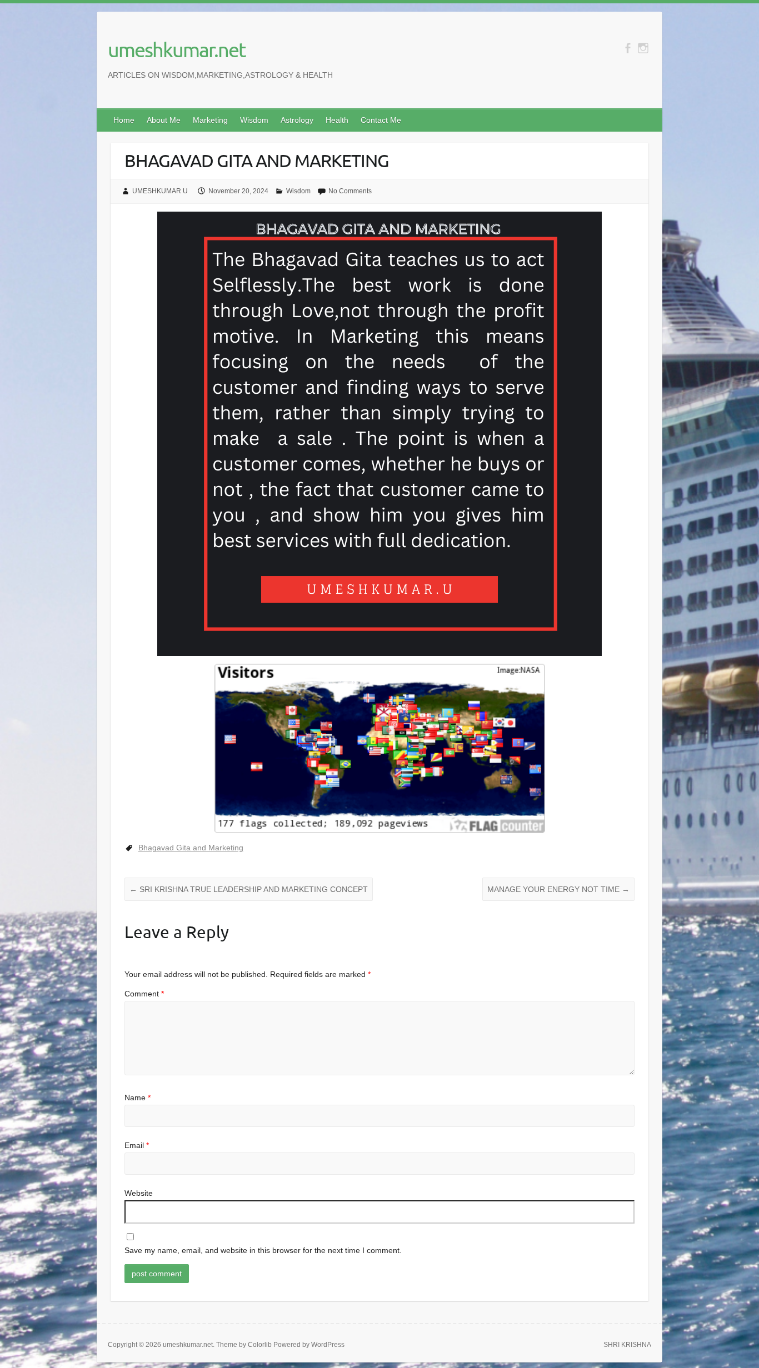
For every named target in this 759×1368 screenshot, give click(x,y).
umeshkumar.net (176, 49)
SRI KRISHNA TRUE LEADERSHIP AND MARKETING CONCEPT (248, 889)
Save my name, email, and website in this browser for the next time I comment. (263, 1250)
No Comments (350, 191)
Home (123, 120)
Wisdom (254, 120)
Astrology (297, 120)
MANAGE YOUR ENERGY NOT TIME (558, 889)
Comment (144, 993)
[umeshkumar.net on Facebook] (627, 48)
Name (137, 1097)
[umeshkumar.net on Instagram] (643, 48)
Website (138, 1193)
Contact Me (381, 120)
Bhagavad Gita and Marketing (190, 847)
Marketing (210, 120)
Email (136, 1145)
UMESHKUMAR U (160, 191)
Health (337, 120)
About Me (164, 120)
